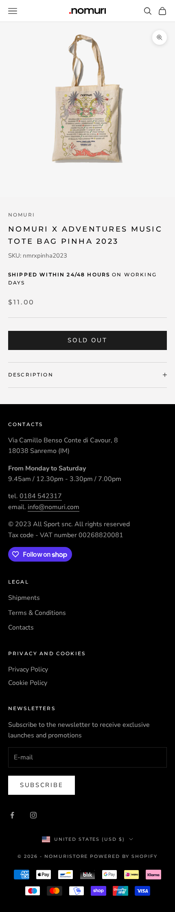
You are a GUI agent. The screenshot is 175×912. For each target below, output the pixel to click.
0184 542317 (41, 496)
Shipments (24, 597)
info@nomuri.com (53, 507)
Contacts (21, 627)
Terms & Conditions (37, 612)
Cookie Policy (27, 682)
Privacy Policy (28, 669)
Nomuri (21, 215)
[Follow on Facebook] (12, 815)
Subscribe (41, 785)
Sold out (87, 340)
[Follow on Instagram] (33, 815)
